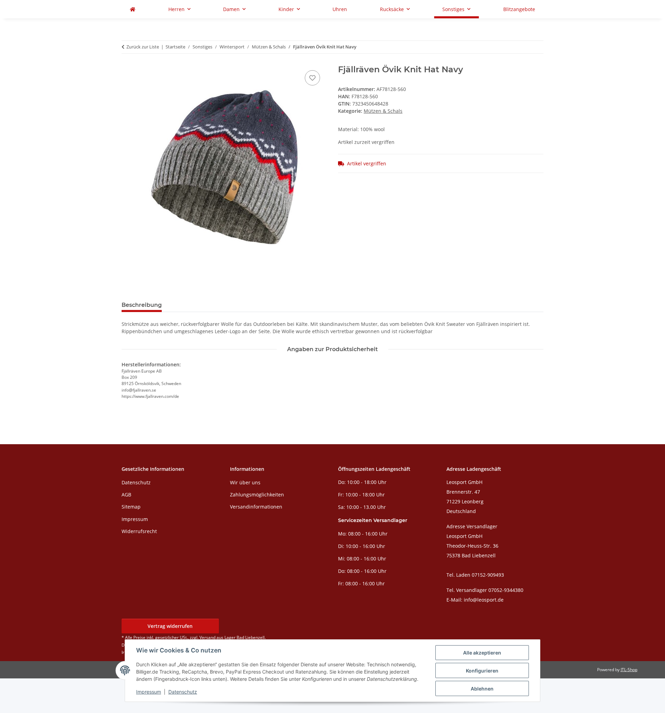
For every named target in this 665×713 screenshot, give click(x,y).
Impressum (148, 692)
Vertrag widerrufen (170, 626)
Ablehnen (482, 689)
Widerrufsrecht (139, 531)
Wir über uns (245, 482)
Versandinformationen (256, 506)
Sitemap (131, 506)
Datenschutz (182, 692)
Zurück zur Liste (142, 47)
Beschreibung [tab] (142, 305)
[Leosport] (133, 9)
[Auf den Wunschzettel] (312, 77)
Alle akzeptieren (482, 653)
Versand (207, 637)
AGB (126, 494)
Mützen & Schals (383, 111)
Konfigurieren (482, 671)
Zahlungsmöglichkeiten (257, 494)
